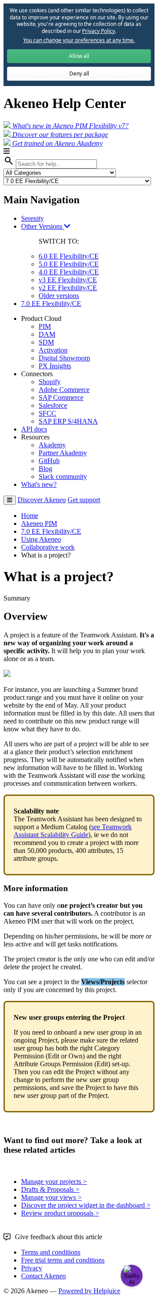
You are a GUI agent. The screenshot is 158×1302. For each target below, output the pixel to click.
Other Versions (42, 226)
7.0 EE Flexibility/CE (51, 303)
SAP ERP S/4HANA (68, 421)
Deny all (79, 73)
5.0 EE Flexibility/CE (69, 264)
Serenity (32, 218)
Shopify (50, 381)
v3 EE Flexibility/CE (68, 280)
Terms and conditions (50, 1252)
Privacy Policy (98, 31)
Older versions (59, 295)
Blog (45, 468)
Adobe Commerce (64, 389)
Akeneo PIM (39, 523)
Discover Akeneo (42, 500)
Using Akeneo (41, 539)
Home (29, 515)
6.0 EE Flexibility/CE (69, 256)
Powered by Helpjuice (89, 1291)
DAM (47, 334)
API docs (34, 429)
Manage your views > (51, 1197)
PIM (45, 326)
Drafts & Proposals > (50, 1189)
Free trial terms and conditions (62, 1260)
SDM (46, 342)
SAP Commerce (61, 397)
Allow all (79, 56)
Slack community (63, 476)
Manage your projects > (54, 1181)
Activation (53, 350)
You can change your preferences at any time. (79, 40)
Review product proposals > (60, 1213)
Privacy (31, 1268)
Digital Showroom (64, 358)
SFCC (47, 413)
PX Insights (55, 366)
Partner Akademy (63, 453)
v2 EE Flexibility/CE (68, 287)
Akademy (52, 445)
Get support (84, 500)
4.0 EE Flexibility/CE (69, 272)
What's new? (39, 484)
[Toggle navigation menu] (10, 500)
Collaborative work (48, 547)
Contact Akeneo (43, 1276)
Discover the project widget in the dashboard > (86, 1205)
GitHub (49, 460)
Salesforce (53, 405)
